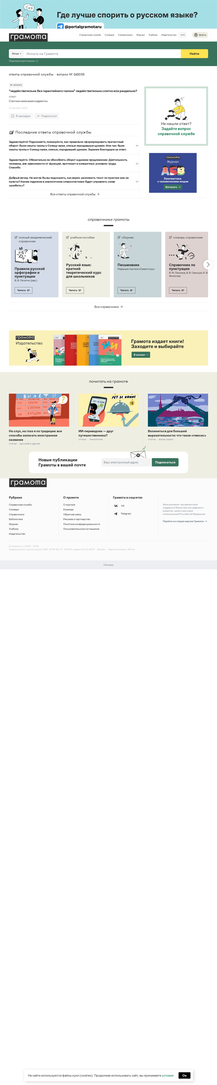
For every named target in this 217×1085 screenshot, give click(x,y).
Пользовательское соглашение (81, 529)
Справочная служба (90, 34)
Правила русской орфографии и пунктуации (30, 272)
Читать (21, 290)
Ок (184, 1075)
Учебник (153, 34)
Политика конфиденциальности (81, 524)
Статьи (13, 443)
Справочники (125, 34)
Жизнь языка (166, 439)
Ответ (12, 97)
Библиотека (16, 519)
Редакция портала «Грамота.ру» (136, 269)
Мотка (131, 549)
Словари (109, 34)
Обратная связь (72, 514)
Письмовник (128, 265)
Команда (68, 509)
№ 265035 (16, 85)
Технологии (96, 439)
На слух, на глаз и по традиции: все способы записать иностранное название (35, 435)
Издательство (168, 34)
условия (167, 1075)
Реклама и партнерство (76, 519)
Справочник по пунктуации (182, 267)
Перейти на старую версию (183, 521)
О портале (69, 504)
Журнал (140, 34)
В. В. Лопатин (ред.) (26, 280)
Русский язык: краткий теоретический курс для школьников (83, 270)
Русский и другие (30, 443)
